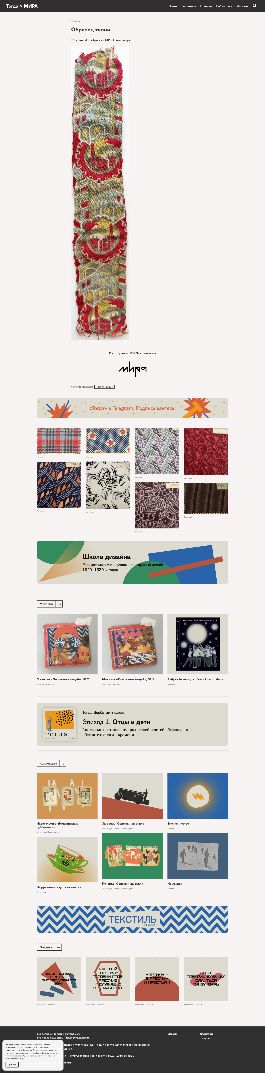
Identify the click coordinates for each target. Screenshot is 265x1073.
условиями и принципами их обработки (23, 1053)
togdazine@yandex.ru (67, 1033)
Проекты (206, 6)
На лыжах (174, 884)
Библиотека (224, 6)
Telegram (205, 1038)
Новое (173, 6)
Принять (12, 1064)
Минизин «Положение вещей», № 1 (128, 679)
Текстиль (76, 21)
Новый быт (50, 684)
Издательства (53, 832)
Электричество (178, 823)
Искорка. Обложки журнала (122, 884)
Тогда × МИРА (22, 6)
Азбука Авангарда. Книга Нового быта (195, 679)
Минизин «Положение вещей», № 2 (63, 679)
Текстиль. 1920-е (104, 386)
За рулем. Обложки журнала (123, 823)
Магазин (242, 6)
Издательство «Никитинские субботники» (57, 825)
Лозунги (51, 1004)
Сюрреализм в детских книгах (59, 887)
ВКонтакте (206, 1033)
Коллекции (188, 6)
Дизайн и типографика (123, 828)
